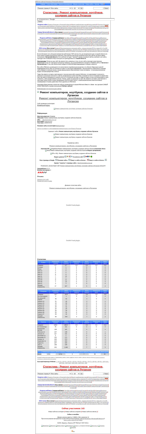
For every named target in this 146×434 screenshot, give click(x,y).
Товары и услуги (63, 45)
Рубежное (73, 33)
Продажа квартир (68, 44)
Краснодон (98, 32)
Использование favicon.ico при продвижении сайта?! (54, 51)
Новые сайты (89, 4)
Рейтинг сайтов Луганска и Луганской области (49, 1)
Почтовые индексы (88, 28)
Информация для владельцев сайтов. (49, 89)
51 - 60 (82, 361)
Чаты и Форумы (97, 45)
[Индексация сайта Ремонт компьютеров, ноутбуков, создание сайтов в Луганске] (67, 157)
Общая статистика (78, 4)
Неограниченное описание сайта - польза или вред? (77, 48)
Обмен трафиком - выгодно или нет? (72, 49)
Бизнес (79, 38)
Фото (89, 45)
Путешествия (82, 42)
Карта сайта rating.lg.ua (71, 420)
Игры (53, 39)
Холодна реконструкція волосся (72, 28)
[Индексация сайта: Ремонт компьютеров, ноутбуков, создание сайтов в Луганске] (65, 157)
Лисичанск (105, 32)
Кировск (82, 32)
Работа (89, 42)
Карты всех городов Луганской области (50, 28)
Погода (82, 41)
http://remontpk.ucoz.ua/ (49, 120)
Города (84, 38)
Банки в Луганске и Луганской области (59, 24)
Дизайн (93, 38)
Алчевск (65, 32)
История (77, 39)
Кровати (57, 48)
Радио (94, 42)
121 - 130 (71, 363)
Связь (82, 44)
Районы (59, 44)
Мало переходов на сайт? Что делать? (96, 49)
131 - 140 (78, 363)
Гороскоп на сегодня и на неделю (81, 29)
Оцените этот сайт (43, 179)
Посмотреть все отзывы (44, 181)
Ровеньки (66, 33)
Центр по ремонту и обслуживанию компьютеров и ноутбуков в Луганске (59, 128)
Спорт (104, 44)
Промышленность (66, 42)
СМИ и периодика (96, 44)
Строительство (44, 45)
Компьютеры (96, 39)
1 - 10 (57, 361)
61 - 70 (87, 361)
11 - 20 (62, 361)
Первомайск (52, 33)
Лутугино (45, 33)
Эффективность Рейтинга (52, 49)
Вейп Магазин (66, 29)
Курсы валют (92, 24)
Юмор (104, 45)
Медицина (43, 41)
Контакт (97, 4)
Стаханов (73, 35)
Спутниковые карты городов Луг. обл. (79, 26)
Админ (80, 420)
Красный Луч (90, 32)
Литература (104, 39)
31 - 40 (72, 361)
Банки (74, 38)
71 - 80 (92, 361)
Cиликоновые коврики (98, 26)
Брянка (77, 32)
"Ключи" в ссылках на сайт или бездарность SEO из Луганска (89, 51)
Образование (70, 41)
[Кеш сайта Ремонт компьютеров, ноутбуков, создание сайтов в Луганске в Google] (56, 160)
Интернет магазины (61, 39)
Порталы (94, 41)
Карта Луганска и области (59, 26)
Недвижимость (60, 41)
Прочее (75, 42)
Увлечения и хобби (82, 45)
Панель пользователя (65, 4)
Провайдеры (102, 41)
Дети (88, 38)
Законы (98, 38)
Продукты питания (54, 42)
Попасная (60, 33)
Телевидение (54, 45)
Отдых (77, 41)
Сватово (79, 33)
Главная (42, 4)
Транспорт (72, 45)
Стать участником (51, 4)
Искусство (71, 39)
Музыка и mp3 (51, 41)
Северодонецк (95, 33)
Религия (76, 44)
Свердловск (86, 33)
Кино (82, 39)
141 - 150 (84, 363)
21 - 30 (67, 361)
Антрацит (72, 32)
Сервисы (87, 44)
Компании (88, 39)
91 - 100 (102, 361)
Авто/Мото (67, 38)
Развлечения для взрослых (48, 44)
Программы (44, 42)
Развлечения (101, 42)
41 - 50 (77, 361)
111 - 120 (65, 363)
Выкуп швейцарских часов (80, 24)
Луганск (39, 33)
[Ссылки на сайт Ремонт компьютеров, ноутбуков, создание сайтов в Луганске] (84, 157)
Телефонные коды (100, 28)
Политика (88, 41)
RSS (101, 4)
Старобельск (104, 33)
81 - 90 (97, 361)
